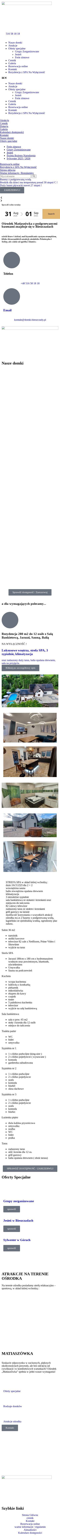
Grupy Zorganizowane (27, 51)
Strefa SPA (7, 953)
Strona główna (7, 170)
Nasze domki (15, 42)
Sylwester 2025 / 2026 (18, 158)
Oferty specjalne (17, 48)
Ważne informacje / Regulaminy (17, 173)
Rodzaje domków (12, 1406)
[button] (30, 77)
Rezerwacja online (18, 66)
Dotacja (4, 126)
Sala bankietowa (10, 1014)
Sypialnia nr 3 (9, 1094)
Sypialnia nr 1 (9, 1048)
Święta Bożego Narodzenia (21, 155)
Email (7, 310)
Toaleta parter (9, 1031)
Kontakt (12, 69)
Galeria (12, 63)
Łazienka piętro (10, 1117)
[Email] (11, 296)
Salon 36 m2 (8, 930)
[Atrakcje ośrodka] (7, 1415)
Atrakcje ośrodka (12, 1421)
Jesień (18, 54)
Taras (4, 1143)
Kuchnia (6, 976)
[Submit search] (34, 176)
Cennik (12, 60)
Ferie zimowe (22, 57)
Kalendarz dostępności (12, 132)
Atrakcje (12, 45)
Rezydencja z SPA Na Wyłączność (26, 72)
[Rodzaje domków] (7, 1400)
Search (51, 213)
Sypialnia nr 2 (9, 1068)
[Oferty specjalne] (7, 1385)
